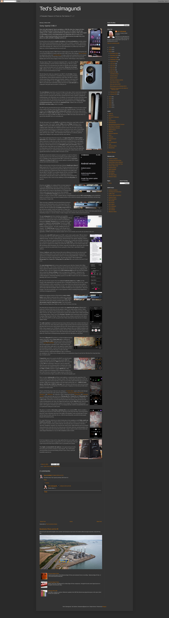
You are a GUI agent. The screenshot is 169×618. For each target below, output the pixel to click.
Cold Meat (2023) (114, 73)
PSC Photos (112, 202)
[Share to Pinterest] (58, 464)
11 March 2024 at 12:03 (57, 475)
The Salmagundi (113, 142)
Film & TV (111, 115)
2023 (110, 96)
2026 (110, 47)
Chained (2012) (114, 75)
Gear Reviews (112, 120)
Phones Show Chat (113, 165)
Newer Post (43, 521)
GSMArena (50, 394)
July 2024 (112, 63)
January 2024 (113, 94)
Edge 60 (111, 113)
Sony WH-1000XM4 (49, 343)
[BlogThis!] (53, 464)
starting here (77, 394)
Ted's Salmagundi (60, 8)
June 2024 (113, 65)
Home (71, 521)
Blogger (104, 606)
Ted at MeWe (112, 209)
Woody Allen (112, 147)
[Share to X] (55, 464)
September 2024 (114, 59)
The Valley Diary (113, 174)
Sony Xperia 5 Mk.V (114, 82)
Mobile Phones (57, 466)
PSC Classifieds (112, 199)
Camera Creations (113, 158)
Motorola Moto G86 (52, 590)
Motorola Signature (113, 133)
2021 (110, 101)
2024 (110, 51)
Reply (45, 479)
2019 (110, 105)
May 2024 (112, 67)
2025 (110, 49)
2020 (110, 103)
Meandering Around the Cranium (116, 124)
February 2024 (114, 92)
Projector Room (112, 138)
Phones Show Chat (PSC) (115, 195)
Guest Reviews (112, 122)
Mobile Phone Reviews (48, 466)
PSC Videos (112, 204)
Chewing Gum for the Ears (115, 160)
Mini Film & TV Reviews (114, 126)
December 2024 (114, 53)
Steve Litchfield (83, 53)
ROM (110, 140)
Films (110, 119)
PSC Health (111, 200)
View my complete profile (113, 43)
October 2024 (113, 57)
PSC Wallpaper (112, 206)
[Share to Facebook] (57, 464)
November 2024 (114, 55)
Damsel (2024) (113, 78)
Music (110, 135)
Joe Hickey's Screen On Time (116, 164)
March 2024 (113, 72)
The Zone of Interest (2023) (116, 80)
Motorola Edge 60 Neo (53, 573)
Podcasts (111, 137)
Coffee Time (112, 193)
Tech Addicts (112, 171)
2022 (110, 98)
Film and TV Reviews (114, 117)
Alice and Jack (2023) (115, 84)
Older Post (99, 521)
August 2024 (113, 61)
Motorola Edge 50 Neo (53, 582)
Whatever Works (113, 146)
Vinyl (110, 144)
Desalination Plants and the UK (49, 529)
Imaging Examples (72, 392)
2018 (110, 107)
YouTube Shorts (57, 55)
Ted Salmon (111, 173)
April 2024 (112, 70)
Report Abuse (111, 152)
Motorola (111, 131)
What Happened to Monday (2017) (118, 86)
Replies (47, 483)
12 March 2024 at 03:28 (65, 486)
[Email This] (52, 464)
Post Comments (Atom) (51, 524)
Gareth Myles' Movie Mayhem (116, 162)
